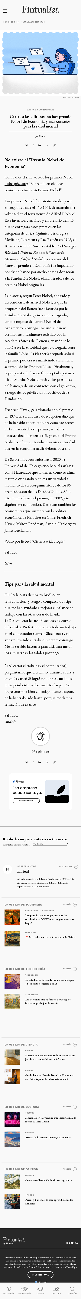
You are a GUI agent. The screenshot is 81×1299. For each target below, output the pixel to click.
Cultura (29, 1113)
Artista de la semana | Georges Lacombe (48, 1137)
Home (6, 22)
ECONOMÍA (8, 1293)
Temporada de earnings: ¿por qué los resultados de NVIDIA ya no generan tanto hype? (50, 919)
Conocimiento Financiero (39, 911)
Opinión (15, 22)
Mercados (30, 932)
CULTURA (56, 1293)
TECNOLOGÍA (24, 1293)
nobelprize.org (16, 183)
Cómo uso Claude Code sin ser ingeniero (48, 1180)
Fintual (42, 136)
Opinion (29, 1175)
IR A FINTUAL (40, 1274)
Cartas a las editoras (33, 22)
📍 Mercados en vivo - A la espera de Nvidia (50, 937)
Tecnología (31, 975)
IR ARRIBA (72, 1243)
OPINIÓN (72, 1293)
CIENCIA (40, 1293)
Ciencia (29, 1051)
